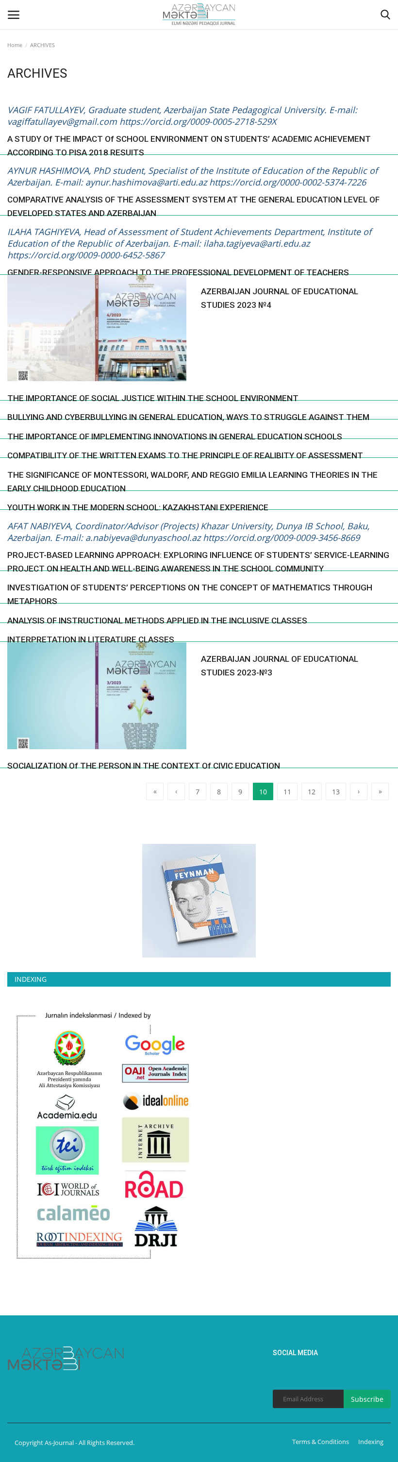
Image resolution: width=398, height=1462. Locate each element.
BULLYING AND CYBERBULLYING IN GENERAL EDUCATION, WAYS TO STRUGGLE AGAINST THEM (188, 417)
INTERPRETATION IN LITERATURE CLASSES (90, 639)
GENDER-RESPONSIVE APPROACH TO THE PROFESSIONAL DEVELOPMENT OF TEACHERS (178, 272)
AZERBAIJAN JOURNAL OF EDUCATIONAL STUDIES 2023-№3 (279, 665)
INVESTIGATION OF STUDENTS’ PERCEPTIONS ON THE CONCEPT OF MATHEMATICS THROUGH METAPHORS (189, 594)
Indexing (370, 1441)
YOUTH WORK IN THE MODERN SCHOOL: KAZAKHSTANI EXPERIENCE (137, 507)
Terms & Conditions (320, 1441)
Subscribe (367, 1399)
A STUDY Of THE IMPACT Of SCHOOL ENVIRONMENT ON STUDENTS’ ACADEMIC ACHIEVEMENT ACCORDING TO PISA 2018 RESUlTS (189, 145)
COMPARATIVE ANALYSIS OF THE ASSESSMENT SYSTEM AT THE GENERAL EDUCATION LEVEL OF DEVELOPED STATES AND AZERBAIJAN (193, 206)
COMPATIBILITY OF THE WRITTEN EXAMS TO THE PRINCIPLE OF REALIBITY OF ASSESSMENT (185, 455)
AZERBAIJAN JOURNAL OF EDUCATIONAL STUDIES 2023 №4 (279, 298)
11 (287, 791)
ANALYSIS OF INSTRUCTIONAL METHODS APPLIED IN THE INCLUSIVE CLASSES (157, 620)
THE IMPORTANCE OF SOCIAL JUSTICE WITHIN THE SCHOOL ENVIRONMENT (152, 398)
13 (336, 791)
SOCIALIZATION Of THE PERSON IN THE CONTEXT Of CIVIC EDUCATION (143, 766)
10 (263, 791)
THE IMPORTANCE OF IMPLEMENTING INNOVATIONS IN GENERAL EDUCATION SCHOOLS (174, 436)
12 (311, 791)
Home (14, 45)
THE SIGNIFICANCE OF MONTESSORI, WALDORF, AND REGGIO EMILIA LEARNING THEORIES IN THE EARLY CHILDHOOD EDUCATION (192, 481)
